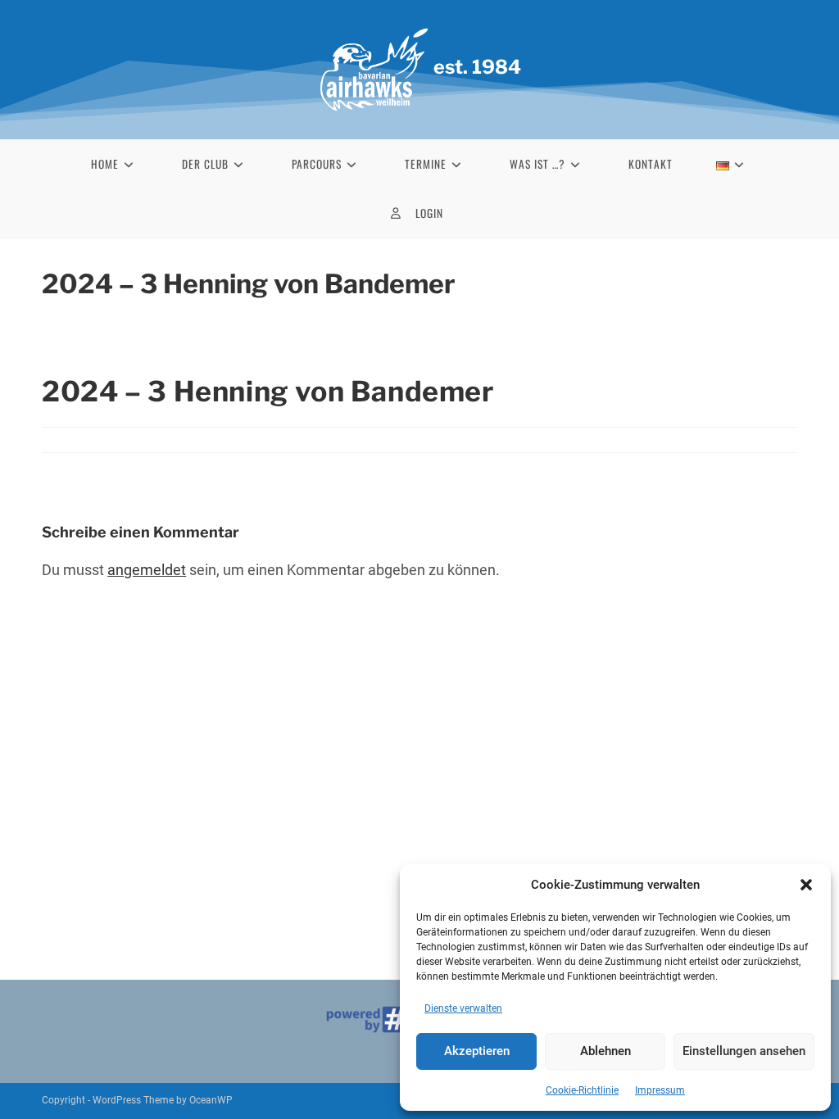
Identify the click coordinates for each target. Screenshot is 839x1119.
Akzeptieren (477, 1051)
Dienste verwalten (463, 1008)
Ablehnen (605, 1051)
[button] (806, 885)
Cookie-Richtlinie (582, 1090)
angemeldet (146, 569)
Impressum (660, 1090)
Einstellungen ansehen (744, 1051)
